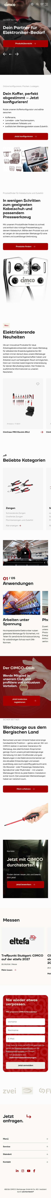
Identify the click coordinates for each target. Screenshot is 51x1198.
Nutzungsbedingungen (15, 1051)
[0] (42, 4)
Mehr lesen (6, 970)
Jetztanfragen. (13, 1118)
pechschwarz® (28, 1192)
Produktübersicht (23, 43)
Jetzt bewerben (23, 884)
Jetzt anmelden (25, 1065)
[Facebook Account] (34, 1171)
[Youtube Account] (28, 1171)
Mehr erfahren (24, 789)
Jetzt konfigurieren (23, 136)
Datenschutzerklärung (24, 1048)
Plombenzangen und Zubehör (19, 520)
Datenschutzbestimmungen (22, 1057)
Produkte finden (23, 246)
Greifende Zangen (14, 516)
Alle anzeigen (12, 525)
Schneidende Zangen (16, 513)
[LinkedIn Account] (17, 1171)
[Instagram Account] (22, 1171)
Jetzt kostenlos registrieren (19, 700)
